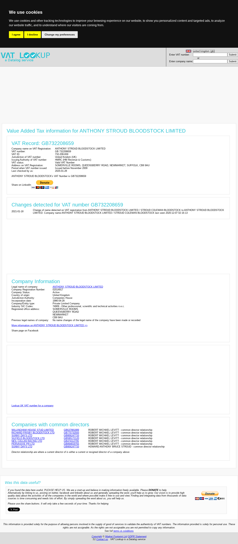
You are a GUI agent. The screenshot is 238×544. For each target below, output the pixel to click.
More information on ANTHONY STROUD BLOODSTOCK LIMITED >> (50, 325)
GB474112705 (71, 441)
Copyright (97, 536)
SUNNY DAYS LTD (22, 435)
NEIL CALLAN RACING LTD (27, 441)
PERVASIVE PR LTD (23, 443)
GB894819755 (71, 443)
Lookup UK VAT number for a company (33, 405)
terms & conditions (123, 531)
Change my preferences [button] (60, 34)
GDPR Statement (137, 536)
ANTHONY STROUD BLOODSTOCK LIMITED (78, 286)
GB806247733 (71, 435)
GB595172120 (71, 438)
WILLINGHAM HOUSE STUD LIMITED (33, 430)
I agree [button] (16, 34)
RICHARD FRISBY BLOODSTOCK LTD (33, 432)
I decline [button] (32, 34)
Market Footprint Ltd (116, 536)
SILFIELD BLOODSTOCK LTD (28, 438)
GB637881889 (71, 430)
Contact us (102, 539)
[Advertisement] (111, 93)
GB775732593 (71, 432)
